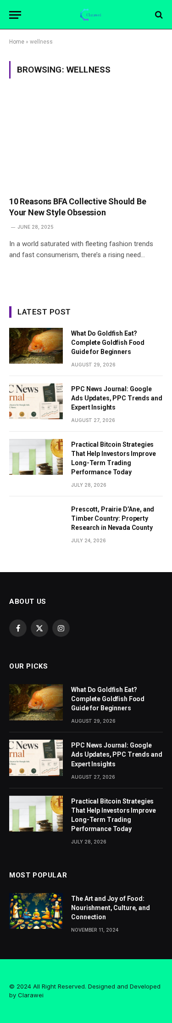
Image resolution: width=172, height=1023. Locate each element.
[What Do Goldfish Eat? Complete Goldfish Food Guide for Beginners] (36, 346)
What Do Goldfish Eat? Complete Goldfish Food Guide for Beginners (107, 342)
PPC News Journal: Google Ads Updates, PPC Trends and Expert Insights (116, 398)
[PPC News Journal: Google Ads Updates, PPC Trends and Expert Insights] (36, 401)
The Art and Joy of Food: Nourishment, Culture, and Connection (110, 908)
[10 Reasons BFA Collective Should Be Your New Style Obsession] (86, 142)
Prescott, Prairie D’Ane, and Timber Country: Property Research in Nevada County (112, 518)
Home (16, 42)
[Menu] (15, 15)
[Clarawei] (90, 14)
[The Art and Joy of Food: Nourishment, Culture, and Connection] (36, 911)
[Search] (158, 15)
